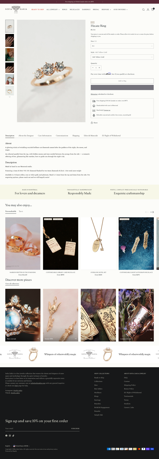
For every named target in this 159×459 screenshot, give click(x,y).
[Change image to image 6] (9, 91)
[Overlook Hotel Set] (98, 243)
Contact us (107, 110)
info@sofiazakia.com (38, 383)
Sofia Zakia (19, 449)
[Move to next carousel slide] (152, 212)
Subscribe (75, 429)
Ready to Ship (99, 377)
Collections (98, 381)
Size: (94, 41)
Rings (96, 396)
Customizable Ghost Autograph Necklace (136, 272)
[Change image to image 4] (9, 68)
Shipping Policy (130, 385)
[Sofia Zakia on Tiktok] (13, 436)
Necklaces (97, 392)
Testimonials (128, 396)
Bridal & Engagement (102, 407)
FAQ (16, 385)
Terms (126, 400)
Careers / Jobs (129, 407)
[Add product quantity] (99, 68)
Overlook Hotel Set (98, 272)
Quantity (94, 63)
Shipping (94, 94)
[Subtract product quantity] (93, 68)
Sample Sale (98, 415)
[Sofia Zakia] (16, 9)
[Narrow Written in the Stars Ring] (22, 243)
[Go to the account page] (148, 9)
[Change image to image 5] (9, 79)
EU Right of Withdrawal (132, 392)
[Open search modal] (143, 9)
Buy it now (122, 87)
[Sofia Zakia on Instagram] (10, 436)
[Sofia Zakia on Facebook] (6, 436)
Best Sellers (98, 389)
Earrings (97, 400)
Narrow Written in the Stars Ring (23, 272)
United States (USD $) (22, 446)
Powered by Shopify (11, 451)
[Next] (102, 2)
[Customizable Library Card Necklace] (60, 243)
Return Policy (129, 389)
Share (96, 123)
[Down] (9, 96)
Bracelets (97, 403)
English (7, 446)
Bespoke (97, 411)
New (96, 385)
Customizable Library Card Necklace (60, 272)
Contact (127, 381)
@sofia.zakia (17, 390)
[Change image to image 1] (9, 26)
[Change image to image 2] (9, 40)
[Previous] (56, 2)
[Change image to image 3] (9, 54)
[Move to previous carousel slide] (147, 212)
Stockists (127, 403)
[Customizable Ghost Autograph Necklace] (136, 243)
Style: (99, 52)
